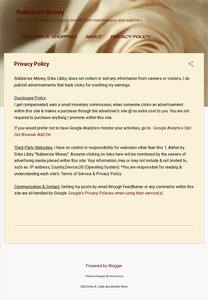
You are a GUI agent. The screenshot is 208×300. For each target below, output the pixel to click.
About (93, 36)
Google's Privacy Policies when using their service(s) (115, 193)
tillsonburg (116, 276)
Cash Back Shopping (48, 36)
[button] (191, 64)
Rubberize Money (40, 12)
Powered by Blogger (104, 265)
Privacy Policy (130, 36)
